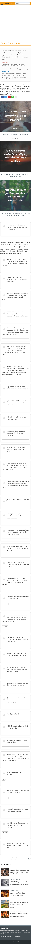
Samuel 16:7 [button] (5, 798)
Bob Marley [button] (5, 626)
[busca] (29, 3)
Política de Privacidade (6, 936)
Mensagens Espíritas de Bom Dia (18, 901)
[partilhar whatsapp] (12, 97)
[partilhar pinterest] (9, 97)
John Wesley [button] (5, 604)
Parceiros (19, 936)
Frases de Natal (14, 890)
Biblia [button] (4, 779)
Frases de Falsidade (15, 879)
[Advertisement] (15, 23)
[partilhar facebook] (2, 97)
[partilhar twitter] (5, 97)
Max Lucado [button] (5, 832)
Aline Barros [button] (15, 138)
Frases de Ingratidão (15, 869)
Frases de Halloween (15, 911)
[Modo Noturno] (12, 3)
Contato (15, 936)
